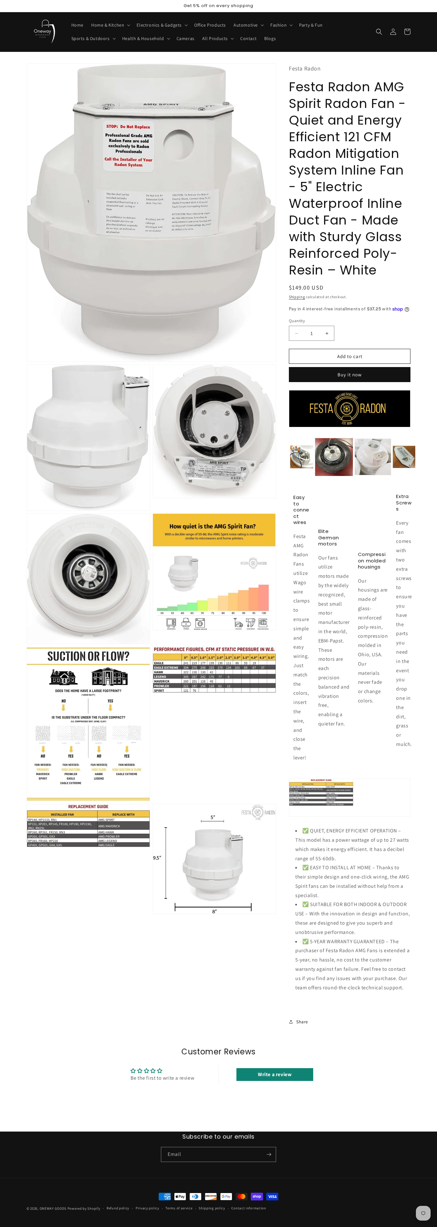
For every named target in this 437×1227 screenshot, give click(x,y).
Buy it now (350, 375)
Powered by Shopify (84, 1208)
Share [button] (302, 1022)
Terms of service (178, 1208)
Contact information (248, 1208)
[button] (110, 25)
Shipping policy (212, 1208)
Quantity (297, 320)
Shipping (297, 296)
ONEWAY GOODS (53, 1208)
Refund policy (118, 1208)
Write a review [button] (274, 1074)
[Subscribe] (269, 1154)
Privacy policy (147, 1208)
